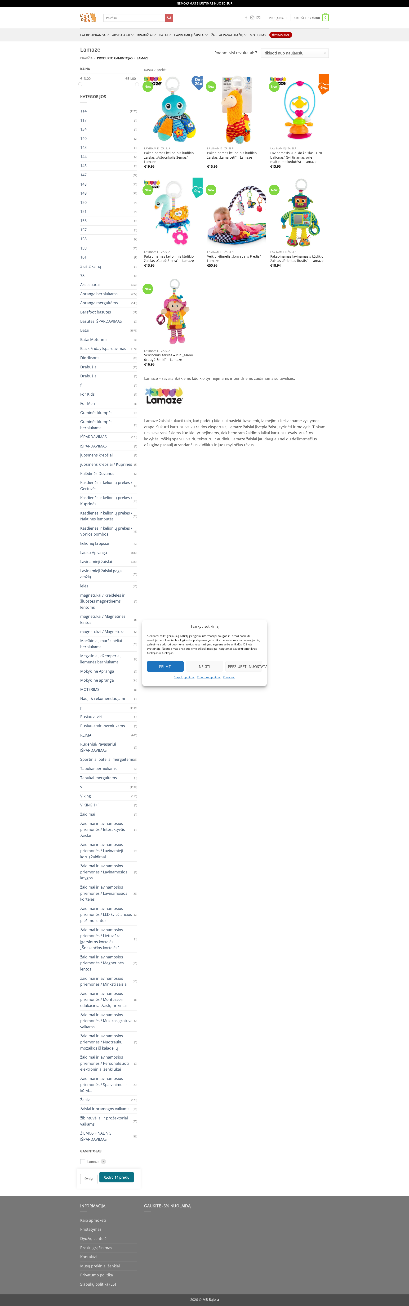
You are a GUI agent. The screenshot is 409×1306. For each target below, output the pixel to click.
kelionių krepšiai (94, 543)
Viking (85, 795)
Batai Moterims (93, 339)
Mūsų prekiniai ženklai (100, 1266)
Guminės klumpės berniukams (96, 424)
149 (83, 193)
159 (83, 247)
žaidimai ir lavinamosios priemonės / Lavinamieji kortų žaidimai (101, 850)
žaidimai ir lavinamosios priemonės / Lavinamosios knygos (103, 872)
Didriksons (89, 357)
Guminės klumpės (96, 412)
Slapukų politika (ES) (98, 1284)
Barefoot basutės (95, 312)
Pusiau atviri (91, 716)
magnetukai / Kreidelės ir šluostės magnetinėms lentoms (102, 601)
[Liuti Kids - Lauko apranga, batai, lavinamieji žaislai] (88, 18)
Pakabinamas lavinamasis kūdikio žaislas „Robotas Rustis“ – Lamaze (297, 258)
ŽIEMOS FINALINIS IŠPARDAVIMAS (95, 1136)
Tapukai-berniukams (98, 768)
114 (83, 110)
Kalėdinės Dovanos (97, 473)
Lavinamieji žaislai (189, 35)
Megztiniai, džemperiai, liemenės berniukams (100, 659)
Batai (163, 35)
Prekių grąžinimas (96, 1247)
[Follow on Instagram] (252, 18)
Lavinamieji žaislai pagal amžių (101, 573)
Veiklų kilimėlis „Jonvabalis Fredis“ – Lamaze (235, 258)
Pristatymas (91, 1229)
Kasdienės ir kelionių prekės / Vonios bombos (106, 531)
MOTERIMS (258, 35)
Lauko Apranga (93, 552)
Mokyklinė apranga (97, 680)
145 (83, 165)
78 (82, 275)
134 (83, 129)
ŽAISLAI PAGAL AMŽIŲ (227, 35)
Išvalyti (89, 1178)
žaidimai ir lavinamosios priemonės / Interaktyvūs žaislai (102, 829)
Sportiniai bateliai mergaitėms (107, 759)
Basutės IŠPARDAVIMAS (101, 321)
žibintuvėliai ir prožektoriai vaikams (104, 1121)
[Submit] (169, 18)
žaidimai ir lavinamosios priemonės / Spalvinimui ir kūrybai (103, 1084)
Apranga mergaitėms (99, 302)
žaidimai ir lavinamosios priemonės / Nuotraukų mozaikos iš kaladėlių (101, 1042)
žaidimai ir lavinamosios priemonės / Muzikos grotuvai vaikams (106, 1020)
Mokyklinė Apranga (97, 671)
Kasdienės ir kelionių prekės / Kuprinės (106, 500)
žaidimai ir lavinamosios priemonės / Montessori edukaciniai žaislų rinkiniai (103, 999)
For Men (87, 403)
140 (83, 138)
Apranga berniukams (99, 293)
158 (83, 239)
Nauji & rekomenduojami (102, 698)
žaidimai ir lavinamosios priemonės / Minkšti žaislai (104, 981)
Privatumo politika (209, 677)
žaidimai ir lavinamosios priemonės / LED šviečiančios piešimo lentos (106, 914)
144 (83, 156)
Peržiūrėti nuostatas (245, 666)
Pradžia (86, 58)
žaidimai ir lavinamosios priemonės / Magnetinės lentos (102, 962)
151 (83, 211)
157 (83, 229)
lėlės (84, 586)
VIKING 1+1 (90, 805)
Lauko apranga (93, 35)
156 (83, 220)
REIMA (85, 735)
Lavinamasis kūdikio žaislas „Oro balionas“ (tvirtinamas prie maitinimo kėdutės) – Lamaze (296, 157)
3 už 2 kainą (90, 266)
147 (83, 175)
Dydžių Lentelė (93, 1238)
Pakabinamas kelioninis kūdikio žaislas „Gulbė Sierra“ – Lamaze (169, 258)
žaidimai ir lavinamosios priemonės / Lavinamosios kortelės (103, 893)
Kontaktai (229, 677)
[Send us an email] (258, 18)
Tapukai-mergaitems (98, 777)
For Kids (87, 394)
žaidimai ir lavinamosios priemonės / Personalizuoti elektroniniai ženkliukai (104, 1063)
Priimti (165, 666)
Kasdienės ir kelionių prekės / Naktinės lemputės (106, 516)
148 (83, 184)
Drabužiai (145, 35)
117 (83, 120)
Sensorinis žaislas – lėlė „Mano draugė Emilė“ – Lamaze (168, 357)
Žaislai (85, 1099)
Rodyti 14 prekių (116, 1177)
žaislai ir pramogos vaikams (104, 1108)
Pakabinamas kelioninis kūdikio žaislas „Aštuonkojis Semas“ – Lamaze (169, 157)
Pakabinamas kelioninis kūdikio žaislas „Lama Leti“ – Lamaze (232, 155)
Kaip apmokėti (93, 1220)
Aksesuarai (121, 35)
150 (83, 202)
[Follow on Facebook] (246, 18)
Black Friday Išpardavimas (103, 348)
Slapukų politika (184, 677)
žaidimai (87, 814)
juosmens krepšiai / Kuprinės (106, 464)
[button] (278, 17)
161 (83, 257)
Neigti (204, 666)
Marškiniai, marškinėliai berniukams (101, 643)
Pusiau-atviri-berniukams (102, 726)
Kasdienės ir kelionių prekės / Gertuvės (106, 485)
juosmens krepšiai (96, 455)
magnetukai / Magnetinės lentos (102, 619)
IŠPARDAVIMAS (93, 436)
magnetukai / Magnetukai (102, 631)
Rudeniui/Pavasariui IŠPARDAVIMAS (98, 747)
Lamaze (93, 1161)
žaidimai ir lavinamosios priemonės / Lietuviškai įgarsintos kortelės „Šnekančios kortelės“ (101, 938)
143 (83, 147)
